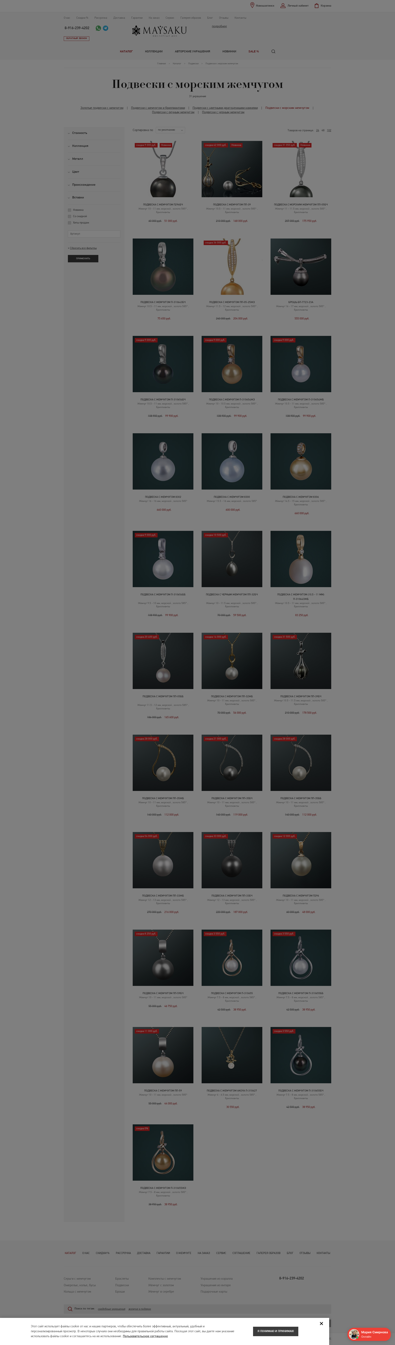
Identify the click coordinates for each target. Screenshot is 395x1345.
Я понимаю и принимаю (276, 1331)
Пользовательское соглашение (145, 1336)
